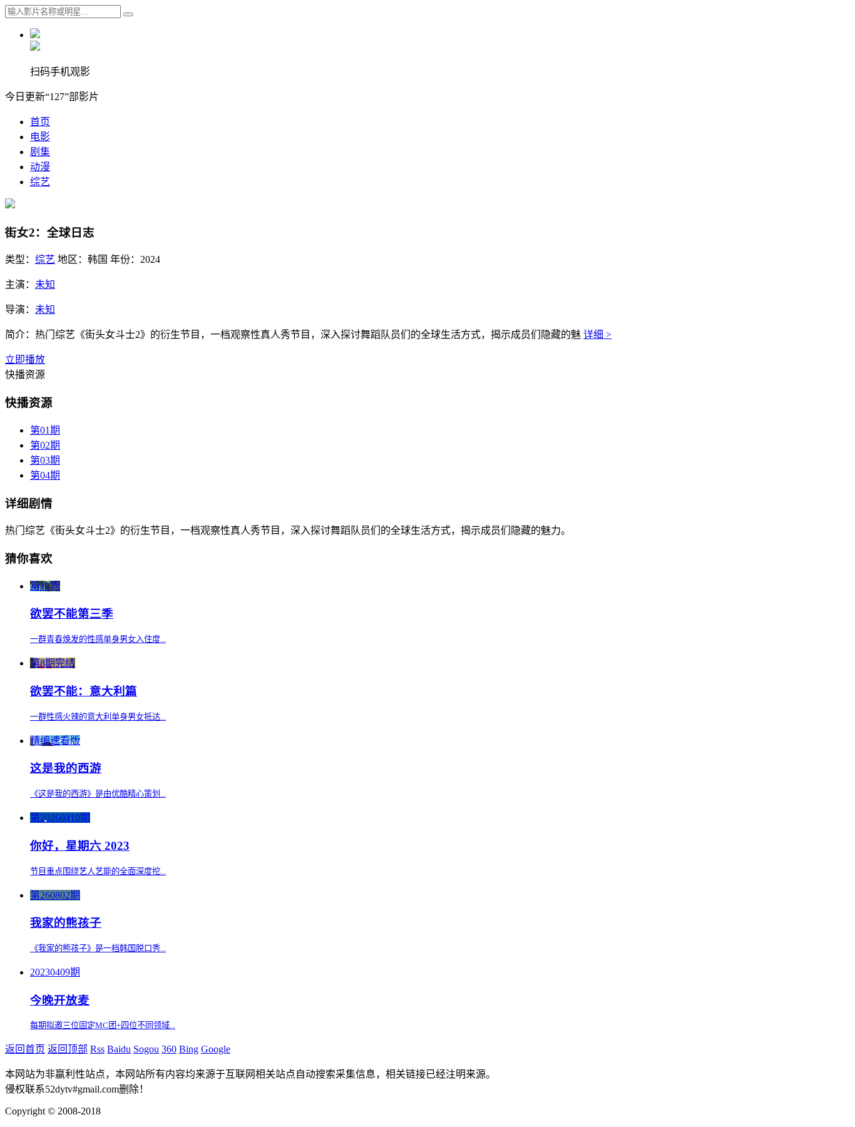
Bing (188, 1049)
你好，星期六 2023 (80, 845)
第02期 (45, 445)
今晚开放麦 (60, 1000)
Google (215, 1049)
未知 (45, 284)
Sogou (146, 1049)
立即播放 (25, 359)
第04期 (45, 475)
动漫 (40, 166)
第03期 (45, 460)
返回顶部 (68, 1049)
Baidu (119, 1049)
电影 (40, 136)
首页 (40, 121)
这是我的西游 (65, 768)
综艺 (40, 181)
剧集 (40, 151)
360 (169, 1049)
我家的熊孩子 (65, 922)
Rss (97, 1049)
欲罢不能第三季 (71, 613)
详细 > (597, 334)
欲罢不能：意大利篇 (83, 691)
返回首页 (25, 1049)
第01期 (45, 430)
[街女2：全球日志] (10, 205)
